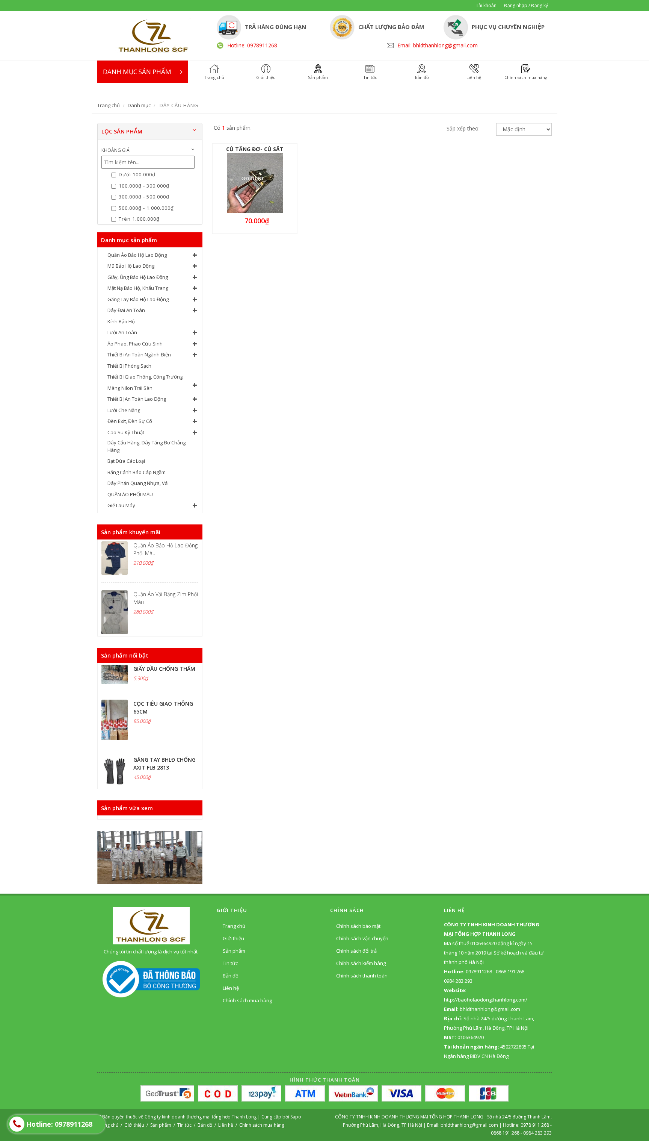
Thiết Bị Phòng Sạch (129, 365)
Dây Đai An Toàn (126, 310)
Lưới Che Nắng (123, 410)
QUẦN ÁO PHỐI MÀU (130, 494)
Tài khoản (486, 5)
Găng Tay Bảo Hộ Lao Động (138, 299)
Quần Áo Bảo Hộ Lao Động (137, 255)
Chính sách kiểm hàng (361, 963)
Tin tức (230, 963)
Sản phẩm (234, 950)
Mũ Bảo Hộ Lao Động (130, 265)
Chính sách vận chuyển (362, 938)
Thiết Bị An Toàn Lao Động (136, 398)
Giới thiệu (233, 938)
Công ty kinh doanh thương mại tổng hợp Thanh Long (201, 1117)
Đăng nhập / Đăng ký (526, 5)
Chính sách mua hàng (247, 1000)
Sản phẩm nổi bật (124, 655)
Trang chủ (108, 105)
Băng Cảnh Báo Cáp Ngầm (136, 472)
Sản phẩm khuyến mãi (130, 532)
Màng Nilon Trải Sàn (129, 388)
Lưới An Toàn (122, 332)
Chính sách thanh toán (362, 975)
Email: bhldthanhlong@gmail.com (437, 45)
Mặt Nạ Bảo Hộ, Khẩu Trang (137, 288)
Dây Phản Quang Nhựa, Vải (138, 483)
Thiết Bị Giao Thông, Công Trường (145, 376)
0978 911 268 (535, 1125)
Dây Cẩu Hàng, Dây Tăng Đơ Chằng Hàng (146, 446)
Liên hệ (231, 988)
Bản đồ (230, 975)
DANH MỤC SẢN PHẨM (137, 71)
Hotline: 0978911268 (252, 45)
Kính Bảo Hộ (121, 321)
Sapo (295, 1117)
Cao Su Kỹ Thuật (125, 432)
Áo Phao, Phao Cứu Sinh (135, 343)
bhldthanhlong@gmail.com (470, 1125)
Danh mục (139, 105)
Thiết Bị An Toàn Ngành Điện (139, 354)
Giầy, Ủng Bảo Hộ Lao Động (137, 277)
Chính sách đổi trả (356, 950)
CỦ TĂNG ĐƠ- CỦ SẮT (255, 149)
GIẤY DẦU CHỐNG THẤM (164, 668)
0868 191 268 (505, 1133)
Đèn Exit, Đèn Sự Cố (129, 421)
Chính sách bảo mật (358, 926)
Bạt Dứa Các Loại (126, 461)
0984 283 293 (537, 1133)
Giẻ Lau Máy (121, 505)
